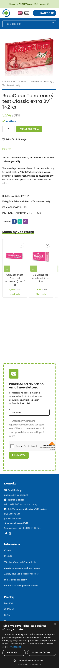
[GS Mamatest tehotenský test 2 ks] (41, 256)
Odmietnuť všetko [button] (41, 652)
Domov (6, 81)
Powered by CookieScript (29, 664)
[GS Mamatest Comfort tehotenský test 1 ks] (14, 256)
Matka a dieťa (20, 81)
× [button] (55, 624)
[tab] (6, 149)
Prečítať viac (15, 646)
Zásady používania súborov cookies (21, 573)
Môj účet (8, 603)
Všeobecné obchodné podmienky (20, 562)
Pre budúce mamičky (41, 81)
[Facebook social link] (14, 221)
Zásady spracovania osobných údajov (22, 567)
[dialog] (29, 644)
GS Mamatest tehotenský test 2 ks (41, 278)
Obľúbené (9, 609)
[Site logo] (6, 12)
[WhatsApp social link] (20, 221)
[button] (7, 269)
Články (7, 550)
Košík (7, 615)
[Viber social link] (25, 221)
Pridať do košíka (29, 129)
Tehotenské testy (11, 85)
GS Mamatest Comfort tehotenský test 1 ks (14, 279)
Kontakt (8, 556)
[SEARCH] (53, 23)
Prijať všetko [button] (14, 652)
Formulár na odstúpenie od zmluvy (21, 585)
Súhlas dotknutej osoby (15, 579)
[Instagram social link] (10, 533)
